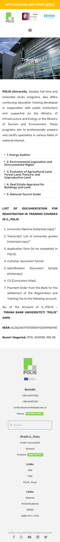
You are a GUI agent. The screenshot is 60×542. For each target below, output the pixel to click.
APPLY (50, 4)
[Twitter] (45, 537)
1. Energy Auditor (18, 155)
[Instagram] (21, 537)
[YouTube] (29, 537)
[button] (30, 30)
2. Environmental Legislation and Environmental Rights (28, 163)
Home (5, 42)
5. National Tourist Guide (24, 194)
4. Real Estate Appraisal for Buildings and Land (24, 186)
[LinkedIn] (37, 537)
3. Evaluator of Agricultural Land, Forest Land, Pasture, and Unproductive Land (28, 174)
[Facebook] (14, 537)
